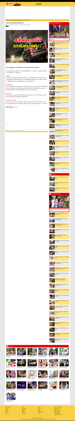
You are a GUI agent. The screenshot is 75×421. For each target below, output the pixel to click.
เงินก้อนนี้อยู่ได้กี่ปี (57, 413)
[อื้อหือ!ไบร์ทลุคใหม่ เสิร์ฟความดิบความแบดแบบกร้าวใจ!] (52, 231)
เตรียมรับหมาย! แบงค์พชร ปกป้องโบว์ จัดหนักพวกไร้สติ (53, 367)
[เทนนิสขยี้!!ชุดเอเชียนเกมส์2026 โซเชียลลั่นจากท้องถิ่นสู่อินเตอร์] (52, 88)
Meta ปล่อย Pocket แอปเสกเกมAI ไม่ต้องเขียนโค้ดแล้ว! (21, 389)
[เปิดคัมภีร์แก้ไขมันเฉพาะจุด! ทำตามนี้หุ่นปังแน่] (53, 385)
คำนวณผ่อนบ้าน (57, 410)
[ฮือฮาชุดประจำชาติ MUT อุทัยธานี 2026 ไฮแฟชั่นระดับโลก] (52, 264)
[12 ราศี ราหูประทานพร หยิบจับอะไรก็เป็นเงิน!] (42, 385)
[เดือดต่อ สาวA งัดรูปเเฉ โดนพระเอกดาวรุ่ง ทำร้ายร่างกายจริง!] (52, 50)
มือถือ (23, 411)
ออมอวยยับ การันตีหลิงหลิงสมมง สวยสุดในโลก (10, 401)
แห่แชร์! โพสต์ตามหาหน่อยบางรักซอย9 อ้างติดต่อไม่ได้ (42, 367)
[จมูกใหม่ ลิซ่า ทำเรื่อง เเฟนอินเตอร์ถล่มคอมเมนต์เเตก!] (52, 297)
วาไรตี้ (7, 411)
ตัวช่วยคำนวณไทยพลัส (58, 414)
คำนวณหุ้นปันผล (57, 411)
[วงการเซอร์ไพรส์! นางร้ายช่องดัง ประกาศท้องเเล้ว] (52, 275)
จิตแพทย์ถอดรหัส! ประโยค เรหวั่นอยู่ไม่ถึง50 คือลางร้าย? (32, 367)
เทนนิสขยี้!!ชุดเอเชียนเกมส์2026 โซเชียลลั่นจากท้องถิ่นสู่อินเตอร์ (61, 87)
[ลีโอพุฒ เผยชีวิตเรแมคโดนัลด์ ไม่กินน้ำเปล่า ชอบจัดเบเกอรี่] (52, 120)
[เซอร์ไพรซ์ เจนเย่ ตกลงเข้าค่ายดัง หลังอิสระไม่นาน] (53, 351)
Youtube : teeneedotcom (23, 419)
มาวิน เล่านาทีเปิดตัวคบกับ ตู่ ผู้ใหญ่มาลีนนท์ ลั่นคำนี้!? (10, 389)
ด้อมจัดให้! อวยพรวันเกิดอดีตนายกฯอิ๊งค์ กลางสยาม (10, 378)
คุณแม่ (40, 409)
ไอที (39, 410)
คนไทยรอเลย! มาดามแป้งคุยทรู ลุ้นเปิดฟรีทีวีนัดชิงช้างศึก (32, 389)
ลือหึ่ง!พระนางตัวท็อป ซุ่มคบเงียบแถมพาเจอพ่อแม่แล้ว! (63, 367)
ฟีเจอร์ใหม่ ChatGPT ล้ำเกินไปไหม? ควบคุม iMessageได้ (63, 356)
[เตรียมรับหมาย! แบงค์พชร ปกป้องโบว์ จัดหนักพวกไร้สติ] (53, 362)
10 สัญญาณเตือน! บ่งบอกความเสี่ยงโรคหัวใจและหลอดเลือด (42, 356)
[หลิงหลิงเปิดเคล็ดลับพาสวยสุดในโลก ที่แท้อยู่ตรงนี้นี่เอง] (52, 340)
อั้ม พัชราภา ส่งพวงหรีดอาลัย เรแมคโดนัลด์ (62, 64)
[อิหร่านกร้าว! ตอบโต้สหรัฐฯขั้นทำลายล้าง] (11, 362)
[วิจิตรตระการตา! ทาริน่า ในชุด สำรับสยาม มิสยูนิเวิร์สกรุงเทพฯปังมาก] (52, 269)
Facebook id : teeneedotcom (39, 419)
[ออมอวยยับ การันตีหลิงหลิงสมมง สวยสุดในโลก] (11, 396)
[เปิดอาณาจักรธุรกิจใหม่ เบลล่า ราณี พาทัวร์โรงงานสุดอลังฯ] (52, 44)
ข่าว (7, 409)
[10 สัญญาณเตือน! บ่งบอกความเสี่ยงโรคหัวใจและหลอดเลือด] (42, 351)
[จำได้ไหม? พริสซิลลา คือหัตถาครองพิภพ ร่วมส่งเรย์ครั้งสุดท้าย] (52, 226)
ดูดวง (40, 413)
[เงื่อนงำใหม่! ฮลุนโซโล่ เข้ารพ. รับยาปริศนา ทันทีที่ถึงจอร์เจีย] (52, 137)
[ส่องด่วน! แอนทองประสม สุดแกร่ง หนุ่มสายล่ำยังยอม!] (52, 253)
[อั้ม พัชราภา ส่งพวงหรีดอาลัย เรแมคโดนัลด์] (52, 66)
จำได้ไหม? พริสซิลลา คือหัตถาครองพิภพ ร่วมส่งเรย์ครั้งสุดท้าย (61, 225)
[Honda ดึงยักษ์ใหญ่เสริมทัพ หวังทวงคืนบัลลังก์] (52, 184)
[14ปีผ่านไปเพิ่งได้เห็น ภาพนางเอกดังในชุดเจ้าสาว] (52, 258)
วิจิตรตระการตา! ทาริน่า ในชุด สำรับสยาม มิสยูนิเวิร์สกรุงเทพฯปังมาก (62, 268)
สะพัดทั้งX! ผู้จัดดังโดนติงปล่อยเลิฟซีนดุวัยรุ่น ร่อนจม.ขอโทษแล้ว (62, 81)
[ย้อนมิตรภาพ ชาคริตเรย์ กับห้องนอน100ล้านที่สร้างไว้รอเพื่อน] (52, 280)
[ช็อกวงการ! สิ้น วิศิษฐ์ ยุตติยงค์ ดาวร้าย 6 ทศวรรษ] (52, 170)
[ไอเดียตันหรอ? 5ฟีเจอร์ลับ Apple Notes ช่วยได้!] (32, 373)
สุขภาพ (8, 413)
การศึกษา (24, 409)
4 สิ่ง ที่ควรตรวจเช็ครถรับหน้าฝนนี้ (25, 24)
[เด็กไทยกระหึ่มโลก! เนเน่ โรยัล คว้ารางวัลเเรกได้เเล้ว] (52, 110)
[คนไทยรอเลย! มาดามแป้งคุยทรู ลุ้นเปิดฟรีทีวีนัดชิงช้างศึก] (32, 385)
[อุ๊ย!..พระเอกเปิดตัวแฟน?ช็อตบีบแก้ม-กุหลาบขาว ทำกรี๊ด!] (52, 237)
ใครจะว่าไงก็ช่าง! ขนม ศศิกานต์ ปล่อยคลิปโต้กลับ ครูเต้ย (42, 378)
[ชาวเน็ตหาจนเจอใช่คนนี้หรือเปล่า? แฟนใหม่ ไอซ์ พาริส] (52, 215)
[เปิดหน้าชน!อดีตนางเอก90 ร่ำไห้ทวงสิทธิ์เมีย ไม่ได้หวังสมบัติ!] (52, 77)
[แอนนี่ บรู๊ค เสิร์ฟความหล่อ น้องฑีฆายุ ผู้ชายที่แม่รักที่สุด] (52, 220)
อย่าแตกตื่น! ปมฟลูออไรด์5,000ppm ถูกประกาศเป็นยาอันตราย (61, 130)
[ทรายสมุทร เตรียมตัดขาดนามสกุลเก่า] (21, 373)
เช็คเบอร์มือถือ (41, 412)
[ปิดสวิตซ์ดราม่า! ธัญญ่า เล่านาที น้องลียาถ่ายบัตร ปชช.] (52, 148)
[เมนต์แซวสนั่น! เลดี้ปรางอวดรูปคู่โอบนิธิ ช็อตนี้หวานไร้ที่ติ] (52, 335)
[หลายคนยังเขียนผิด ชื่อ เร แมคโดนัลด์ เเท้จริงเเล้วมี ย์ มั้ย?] (52, 104)
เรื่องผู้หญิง (24, 413)
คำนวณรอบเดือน (57, 412)
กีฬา (7, 412)
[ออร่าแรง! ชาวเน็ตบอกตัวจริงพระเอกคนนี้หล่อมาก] (52, 329)
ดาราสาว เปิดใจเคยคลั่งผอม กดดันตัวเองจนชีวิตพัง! (21, 356)
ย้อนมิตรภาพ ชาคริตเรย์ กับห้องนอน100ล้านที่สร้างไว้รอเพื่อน (60, 279)
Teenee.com (41, 418)
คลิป (7, 410)
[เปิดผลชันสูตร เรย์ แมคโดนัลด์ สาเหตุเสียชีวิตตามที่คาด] (52, 164)
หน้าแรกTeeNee (8, 24)
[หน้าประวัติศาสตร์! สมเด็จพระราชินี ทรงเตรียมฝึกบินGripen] (52, 60)
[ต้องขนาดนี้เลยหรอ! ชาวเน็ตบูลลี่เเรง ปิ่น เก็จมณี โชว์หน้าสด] (52, 99)
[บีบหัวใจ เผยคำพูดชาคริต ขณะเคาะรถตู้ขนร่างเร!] (52, 142)
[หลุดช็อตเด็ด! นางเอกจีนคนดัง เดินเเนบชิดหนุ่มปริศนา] (52, 153)
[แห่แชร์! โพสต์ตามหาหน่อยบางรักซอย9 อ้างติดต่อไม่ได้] (42, 362)
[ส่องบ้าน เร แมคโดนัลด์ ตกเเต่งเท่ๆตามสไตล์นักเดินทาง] (64, 373)
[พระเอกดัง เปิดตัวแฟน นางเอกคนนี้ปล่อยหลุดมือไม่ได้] (53, 373)
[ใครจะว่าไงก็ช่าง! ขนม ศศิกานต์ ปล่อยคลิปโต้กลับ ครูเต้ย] (42, 373)
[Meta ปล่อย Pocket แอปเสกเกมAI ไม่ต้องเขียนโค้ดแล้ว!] (21, 385)
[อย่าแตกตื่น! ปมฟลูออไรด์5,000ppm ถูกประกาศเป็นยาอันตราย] (52, 131)
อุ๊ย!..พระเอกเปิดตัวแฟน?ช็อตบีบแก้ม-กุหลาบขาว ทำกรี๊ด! (61, 236)
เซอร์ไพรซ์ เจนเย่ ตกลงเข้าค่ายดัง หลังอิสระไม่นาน (53, 356)
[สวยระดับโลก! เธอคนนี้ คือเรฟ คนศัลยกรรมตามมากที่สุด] (52, 302)
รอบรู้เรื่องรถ (17, 24)
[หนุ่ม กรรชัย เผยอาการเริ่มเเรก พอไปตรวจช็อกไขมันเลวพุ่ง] (52, 55)
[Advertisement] (37, 12)
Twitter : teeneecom (47, 419)
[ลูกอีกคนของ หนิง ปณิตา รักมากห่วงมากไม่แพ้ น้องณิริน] (32, 351)
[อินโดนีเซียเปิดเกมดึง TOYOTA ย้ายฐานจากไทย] (52, 189)
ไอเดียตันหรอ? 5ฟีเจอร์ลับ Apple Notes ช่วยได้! (31, 378)
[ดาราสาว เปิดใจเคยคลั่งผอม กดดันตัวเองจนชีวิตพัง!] (21, 351)
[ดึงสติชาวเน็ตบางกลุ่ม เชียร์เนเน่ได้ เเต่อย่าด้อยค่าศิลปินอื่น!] (59, 31)
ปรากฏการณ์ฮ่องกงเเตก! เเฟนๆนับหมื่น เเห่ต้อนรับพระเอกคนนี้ (61, 307)
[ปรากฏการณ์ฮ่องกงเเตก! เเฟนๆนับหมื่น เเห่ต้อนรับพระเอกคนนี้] (52, 308)
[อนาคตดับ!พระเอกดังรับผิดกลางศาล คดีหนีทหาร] (21, 362)
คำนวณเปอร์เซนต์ (57, 409)
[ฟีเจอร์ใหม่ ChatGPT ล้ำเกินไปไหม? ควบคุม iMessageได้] (64, 351)
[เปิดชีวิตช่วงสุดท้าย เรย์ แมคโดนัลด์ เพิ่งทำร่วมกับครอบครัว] (52, 159)
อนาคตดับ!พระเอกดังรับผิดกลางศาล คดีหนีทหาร (21, 367)
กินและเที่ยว (24, 412)
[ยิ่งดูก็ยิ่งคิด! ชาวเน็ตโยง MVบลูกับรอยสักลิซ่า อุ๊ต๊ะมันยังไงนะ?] (52, 126)
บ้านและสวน (41, 411)
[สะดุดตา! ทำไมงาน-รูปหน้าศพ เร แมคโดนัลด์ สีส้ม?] (52, 247)
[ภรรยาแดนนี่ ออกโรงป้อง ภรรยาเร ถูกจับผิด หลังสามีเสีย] (52, 115)
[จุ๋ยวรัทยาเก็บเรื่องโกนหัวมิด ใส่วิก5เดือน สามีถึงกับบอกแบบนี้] (52, 286)
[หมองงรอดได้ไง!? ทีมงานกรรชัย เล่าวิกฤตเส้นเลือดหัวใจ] (52, 93)
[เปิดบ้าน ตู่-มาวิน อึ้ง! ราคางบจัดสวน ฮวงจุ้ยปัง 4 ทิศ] (52, 313)
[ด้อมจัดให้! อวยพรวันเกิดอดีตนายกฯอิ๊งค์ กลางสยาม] (11, 373)
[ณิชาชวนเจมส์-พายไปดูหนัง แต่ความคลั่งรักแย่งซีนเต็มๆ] (52, 324)
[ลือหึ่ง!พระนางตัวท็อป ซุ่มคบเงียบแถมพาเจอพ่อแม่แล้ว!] (64, 362)
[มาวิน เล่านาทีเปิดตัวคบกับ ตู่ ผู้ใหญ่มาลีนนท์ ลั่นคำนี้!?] (11, 385)
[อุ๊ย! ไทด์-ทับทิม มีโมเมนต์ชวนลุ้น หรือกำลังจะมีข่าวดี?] (59, 202)
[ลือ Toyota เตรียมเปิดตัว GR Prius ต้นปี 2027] (52, 178)
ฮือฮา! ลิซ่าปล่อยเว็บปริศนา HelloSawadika (63, 389)
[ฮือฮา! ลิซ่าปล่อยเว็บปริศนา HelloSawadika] (64, 385)
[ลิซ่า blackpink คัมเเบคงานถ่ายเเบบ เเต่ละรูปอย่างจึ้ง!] (52, 242)
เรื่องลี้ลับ (24, 410)
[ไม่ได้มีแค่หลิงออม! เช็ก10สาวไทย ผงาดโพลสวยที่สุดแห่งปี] (52, 319)
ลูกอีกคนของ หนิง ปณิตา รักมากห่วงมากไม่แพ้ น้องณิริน (32, 356)
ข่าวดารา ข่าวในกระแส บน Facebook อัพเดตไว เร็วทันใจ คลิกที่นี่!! (15, 130)
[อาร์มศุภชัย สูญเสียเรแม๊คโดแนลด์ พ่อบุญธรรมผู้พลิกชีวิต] (52, 71)
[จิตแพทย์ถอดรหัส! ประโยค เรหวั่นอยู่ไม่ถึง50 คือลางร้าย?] (32, 362)
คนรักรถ (13, 24)
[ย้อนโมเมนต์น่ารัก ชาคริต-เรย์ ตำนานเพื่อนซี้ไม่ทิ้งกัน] (52, 291)
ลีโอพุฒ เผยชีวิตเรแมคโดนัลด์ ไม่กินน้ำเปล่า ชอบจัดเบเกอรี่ (61, 119)
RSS (51, 419)
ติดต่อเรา (53, 419)
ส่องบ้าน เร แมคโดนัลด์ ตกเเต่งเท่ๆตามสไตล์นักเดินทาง (63, 378)
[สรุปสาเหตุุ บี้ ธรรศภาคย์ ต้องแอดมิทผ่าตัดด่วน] (11, 351)
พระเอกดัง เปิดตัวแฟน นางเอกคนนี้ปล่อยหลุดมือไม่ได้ (53, 378)
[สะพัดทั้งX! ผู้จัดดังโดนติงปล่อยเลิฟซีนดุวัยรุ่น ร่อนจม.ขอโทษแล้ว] (52, 82)
